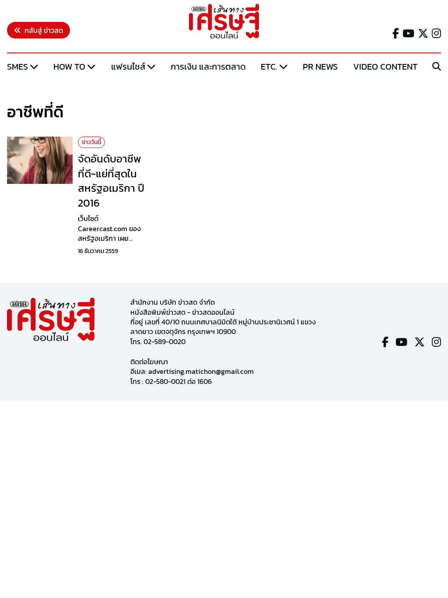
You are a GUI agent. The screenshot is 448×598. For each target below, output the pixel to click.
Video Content (385, 66)
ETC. (269, 66)
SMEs (17, 66)
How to (69, 66)
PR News (320, 66)
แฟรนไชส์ (128, 66)
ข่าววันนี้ (91, 142)
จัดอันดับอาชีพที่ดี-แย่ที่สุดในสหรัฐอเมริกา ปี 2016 (111, 181)
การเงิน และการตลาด (208, 66)
